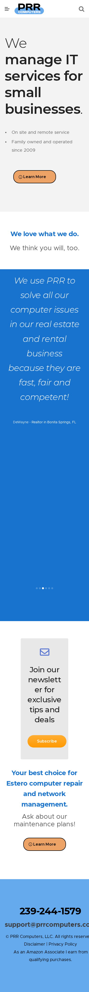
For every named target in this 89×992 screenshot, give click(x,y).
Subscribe (47, 741)
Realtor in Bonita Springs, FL (54, 422)
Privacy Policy (63, 944)
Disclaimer (34, 944)
